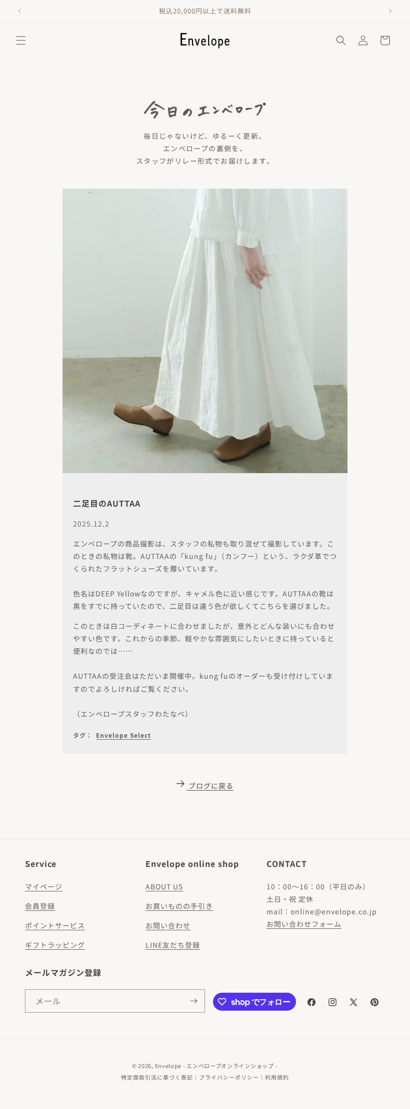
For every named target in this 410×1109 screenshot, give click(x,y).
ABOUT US (164, 886)
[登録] (193, 1001)
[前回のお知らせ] (19, 11)
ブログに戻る (211, 786)
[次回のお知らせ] (391, 11)
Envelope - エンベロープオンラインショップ (214, 1066)
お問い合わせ (168, 925)
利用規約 (277, 1077)
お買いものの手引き (179, 906)
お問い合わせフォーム (304, 924)
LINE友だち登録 (173, 945)
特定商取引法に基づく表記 (157, 1077)
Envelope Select (123, 735)
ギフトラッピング (55, 945)
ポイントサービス (55, 925)
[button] (21, 40)
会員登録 (40, 906)
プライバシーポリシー (229, 1077)
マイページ (43, 886)
